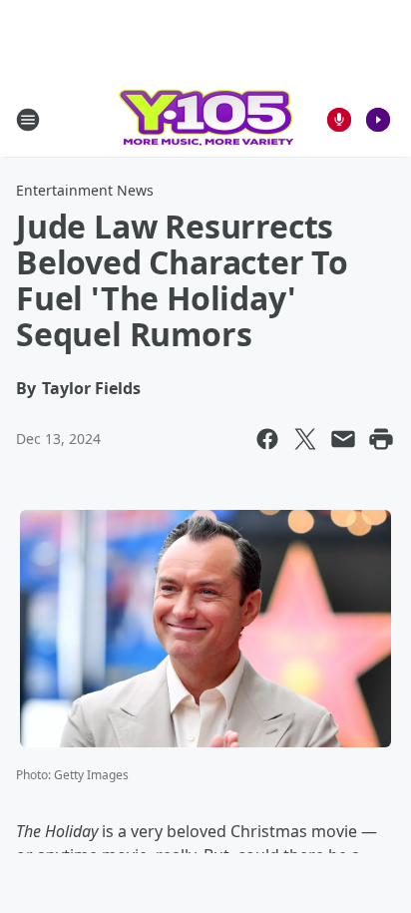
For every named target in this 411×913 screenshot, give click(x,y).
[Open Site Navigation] (28, 120)
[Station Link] (205, 119)
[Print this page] (381, 439)
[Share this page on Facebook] (267, 439)
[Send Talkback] (339, 120)
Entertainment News (85, 190)
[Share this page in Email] (343, 439)
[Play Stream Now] (378, 120)
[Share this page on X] (305, 439)
